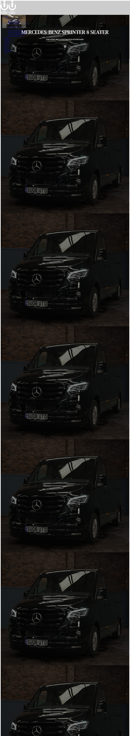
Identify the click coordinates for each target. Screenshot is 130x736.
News (5, 48)
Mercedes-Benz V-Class (14, 27)
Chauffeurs (7, 39)
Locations (6, 43)
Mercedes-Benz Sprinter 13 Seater (17, 32)
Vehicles (6, 16)
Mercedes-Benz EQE (13, 23)
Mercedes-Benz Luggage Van (15, 36)
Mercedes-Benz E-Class (14, 20)
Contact (6, 52)
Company (6, 41)
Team (5, 45)
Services (6, 37)
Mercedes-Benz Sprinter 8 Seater (17, 30)
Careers (6, 46)
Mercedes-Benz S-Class (14, 22)
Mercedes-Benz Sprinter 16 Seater (17, 34)
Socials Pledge (8, 50)
